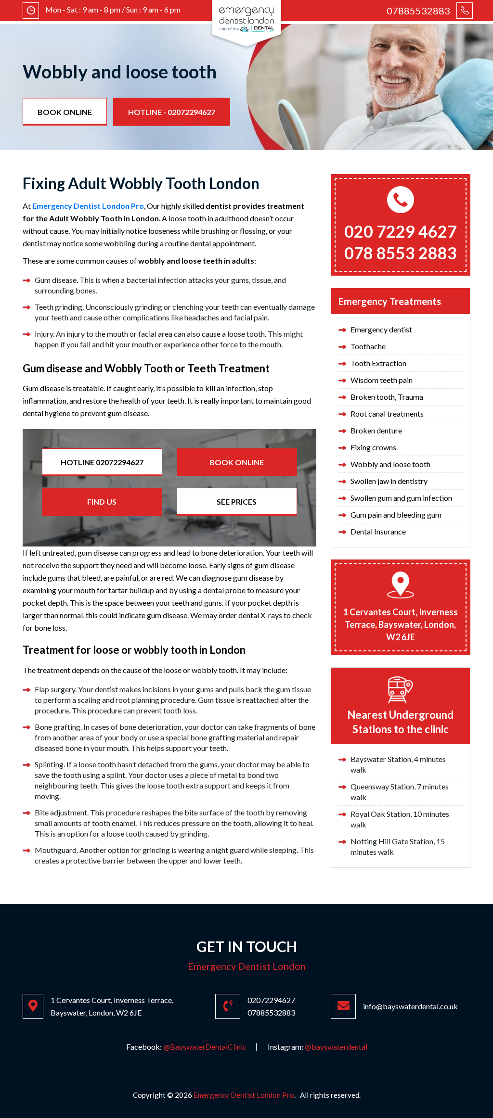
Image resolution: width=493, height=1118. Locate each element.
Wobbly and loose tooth (390, 464)
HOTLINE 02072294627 (102, 462)
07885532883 (418, 10)
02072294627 (271, 999)
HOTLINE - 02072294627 (171, 111)
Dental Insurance (378, 531)
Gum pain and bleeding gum (395, 514)
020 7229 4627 (400, 231)
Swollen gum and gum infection (401, 497)
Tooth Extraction (378, 363)
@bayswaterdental (336, 1046)
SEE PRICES (237, 501)
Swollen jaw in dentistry (389, 480)
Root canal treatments (387, 413)
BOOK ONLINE (236, 462)
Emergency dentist (381, 329)
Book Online (65, 111)
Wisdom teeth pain (381, 379)
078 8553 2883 (400, 253)
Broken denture (376, 430)
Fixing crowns (373, 447)
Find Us (102, 501)
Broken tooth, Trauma (386, 396)
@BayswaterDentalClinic (204, 1046)
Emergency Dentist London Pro (88, 205)
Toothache (368, 346)
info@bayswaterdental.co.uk (410, 1006)
